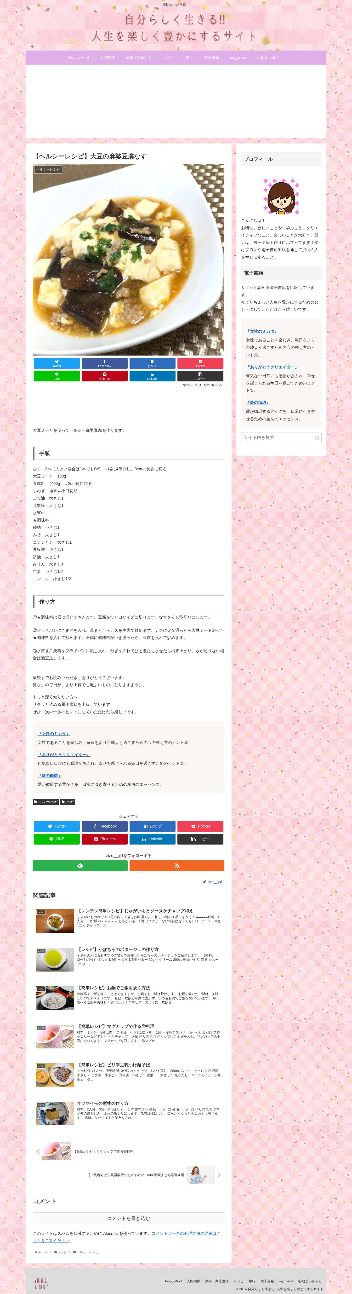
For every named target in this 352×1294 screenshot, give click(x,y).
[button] (317, 438)
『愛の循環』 (50, 775)
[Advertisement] (176, 104)
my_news (286, 1281)
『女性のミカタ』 (54, 733)
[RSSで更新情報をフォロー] (177, 865)
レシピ (69, 801)
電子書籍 (267, 1281)
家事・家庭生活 (217, 1281)
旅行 (252, 1281)
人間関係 (193, 1281)
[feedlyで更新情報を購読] (80, 865)
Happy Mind (173, 1281)
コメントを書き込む (128, 1218)
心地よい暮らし (310, 1281)
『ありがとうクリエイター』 (64, 755)
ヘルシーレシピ (47, 801)
